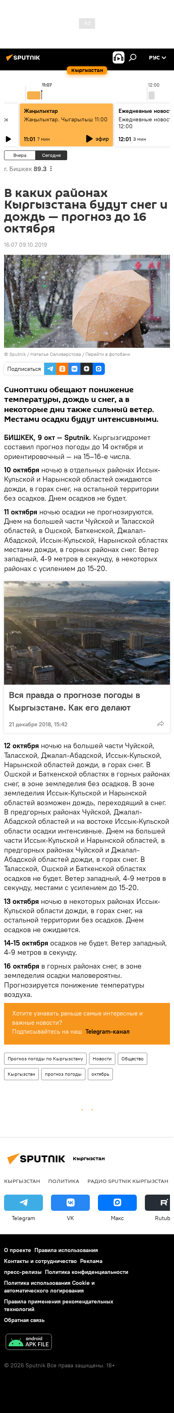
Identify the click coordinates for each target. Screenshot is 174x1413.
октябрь (100, 1074)
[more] (161, 723)
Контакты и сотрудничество (40, 1261)
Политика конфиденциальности (86, 1272)
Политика (63, 1181)
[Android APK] (28, 1343)
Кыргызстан (21, 1074)
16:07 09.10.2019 (25, 244)
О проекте (17, 1250)
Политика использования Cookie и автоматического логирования (49, 1286)
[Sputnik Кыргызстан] (24, 60)
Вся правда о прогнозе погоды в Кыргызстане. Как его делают (74, 701)
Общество (132, 1059)
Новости (102, 1059)
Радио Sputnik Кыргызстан (127, 1181)
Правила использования (66, 1250)
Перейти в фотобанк (107, 354)
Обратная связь (24, 1320)
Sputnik (17, 354)
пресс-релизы (23, 1272)
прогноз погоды (63, 1074)
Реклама (91, 1261)
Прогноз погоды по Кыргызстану (45, 1059)
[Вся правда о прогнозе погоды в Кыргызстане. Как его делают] (87, 633)
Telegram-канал (107, 1031)
